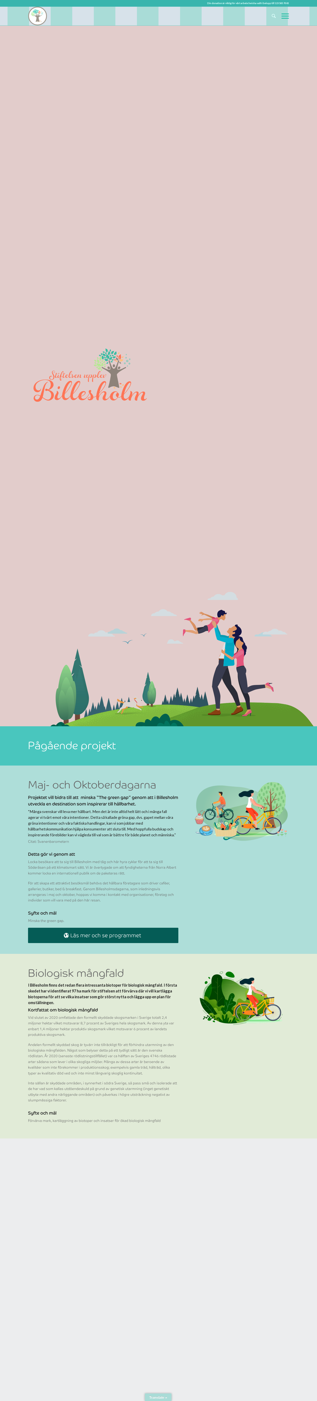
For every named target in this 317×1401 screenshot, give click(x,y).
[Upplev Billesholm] (37, 15)
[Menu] (284, 15)
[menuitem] (274, 15)
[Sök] (274, 15)
